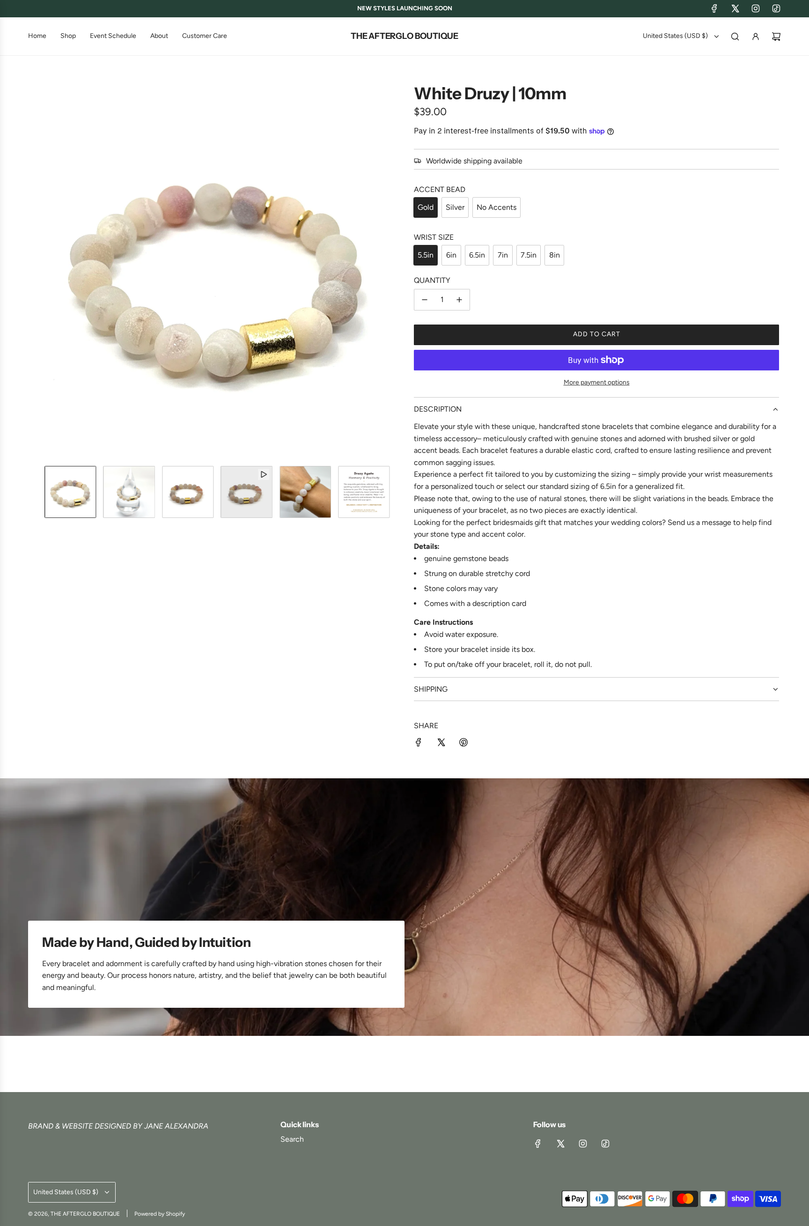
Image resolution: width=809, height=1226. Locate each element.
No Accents (496, 207)
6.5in (477, 255)
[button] (37, 271)
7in (503, 255)
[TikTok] (776, 8)
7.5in (529, 255)
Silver (455, 207)
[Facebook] (714, 8)
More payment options (597, 382)
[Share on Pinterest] (463, 744)
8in (554, 255)
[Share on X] (441, 744)
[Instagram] (755, 8)
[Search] (735, 36)
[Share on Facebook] (418, 744)
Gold (426, 207)
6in (451, 255)
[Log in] (755, 36)
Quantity (432, 280)
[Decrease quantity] (424, 299)
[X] (735, 8)
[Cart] (776, 36)
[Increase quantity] (459, 299)
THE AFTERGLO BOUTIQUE (404, 36)
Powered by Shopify (159, 1214)
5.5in (426, 255)
